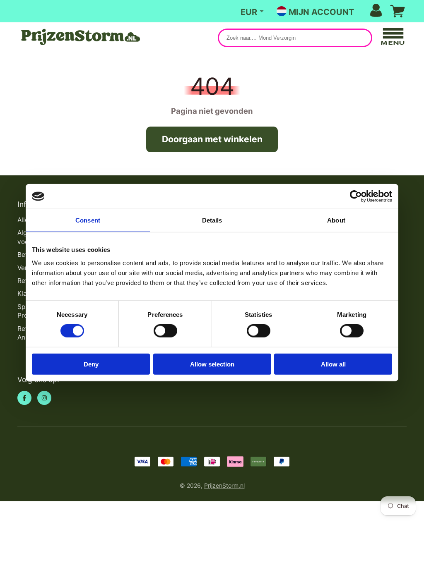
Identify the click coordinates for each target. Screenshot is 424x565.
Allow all (333, 363)
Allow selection (212, 363)
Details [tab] (212, 220)
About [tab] (336, 220)
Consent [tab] (87, 220)
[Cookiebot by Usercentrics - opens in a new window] (356, 196)
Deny (91, 363)
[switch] (165, 331)
